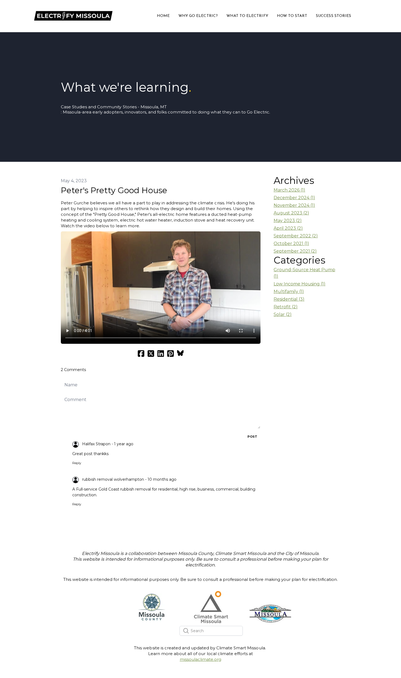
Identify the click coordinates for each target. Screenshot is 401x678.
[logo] (72, 16)
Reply (76, 463)
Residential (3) (289, 299)
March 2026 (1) (289, 190)
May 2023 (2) (288, 220)
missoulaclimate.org (200, 659)
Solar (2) (283, 314)
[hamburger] (119, 12)
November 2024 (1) (294, 205)
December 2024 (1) (294, 197)
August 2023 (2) (291, 213)
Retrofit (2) (286, 306)
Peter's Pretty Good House (114, 190)
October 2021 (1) (291, 243)
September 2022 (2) (296, 235)
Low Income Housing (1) (299, 283)
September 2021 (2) (295, 251)
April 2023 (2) (288, 228)
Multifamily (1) (289, 291)
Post (252, 436)
